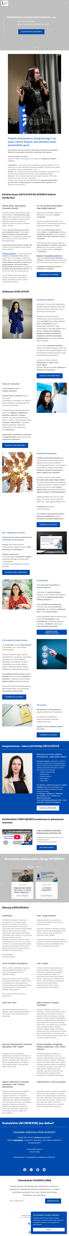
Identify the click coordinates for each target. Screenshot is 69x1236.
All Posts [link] (30, 867)
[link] (4, 3)
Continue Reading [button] (22, 896)
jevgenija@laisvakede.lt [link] (34, 1149)
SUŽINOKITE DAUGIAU (48, 524)
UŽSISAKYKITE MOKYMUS (36, 31)
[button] (66, 3)
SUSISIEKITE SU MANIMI (49, 274)
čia (15, 559)
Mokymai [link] (39, 867)
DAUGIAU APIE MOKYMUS (50, 376)
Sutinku (48, 1229)
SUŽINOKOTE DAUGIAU (14, 697)
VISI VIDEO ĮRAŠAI (47, 847)
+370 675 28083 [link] (34, 1152)
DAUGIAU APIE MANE (48, 808)
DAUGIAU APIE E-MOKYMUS (16, 572)
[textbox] (25, 1201)
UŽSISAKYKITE (53, 1201)
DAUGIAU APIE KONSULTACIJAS (51, 632)
